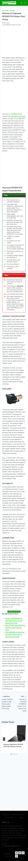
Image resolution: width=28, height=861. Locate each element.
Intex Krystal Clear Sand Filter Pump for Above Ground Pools (15, 627)
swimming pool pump (18, 116)
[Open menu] (25, 3)
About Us (6, 814)
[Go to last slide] (4, 739)
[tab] (12, 754)
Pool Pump (5, 10)
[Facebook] (16, 852)
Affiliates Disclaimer (18, 814)
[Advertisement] (14, 42)
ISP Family (6, 23)
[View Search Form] (21, 3)
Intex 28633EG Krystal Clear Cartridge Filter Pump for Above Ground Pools (14, 634)
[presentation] (14, 733)
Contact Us (9, 817)
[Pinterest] (23, 852)
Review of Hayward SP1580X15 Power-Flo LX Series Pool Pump (21, 704)
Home (21, 817)
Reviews (12, 10)
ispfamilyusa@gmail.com (12, 846)
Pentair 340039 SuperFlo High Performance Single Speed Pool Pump (13, 621)
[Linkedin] (16, 856)
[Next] (24, 739)
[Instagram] (19, 852)
